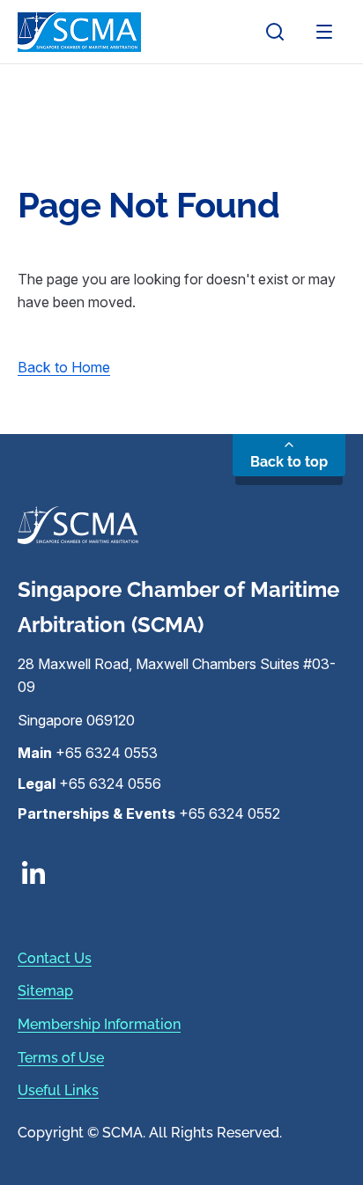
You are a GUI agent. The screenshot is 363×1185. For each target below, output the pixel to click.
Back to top (289, 461)
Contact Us (55, 958)
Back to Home (64, 367)
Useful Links (58, 1090)
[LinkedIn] (181, 872)
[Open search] (275, 32)
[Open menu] (324, 32)
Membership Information (99, 1024)
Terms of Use (61, 1057)
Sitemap (45, 991)
